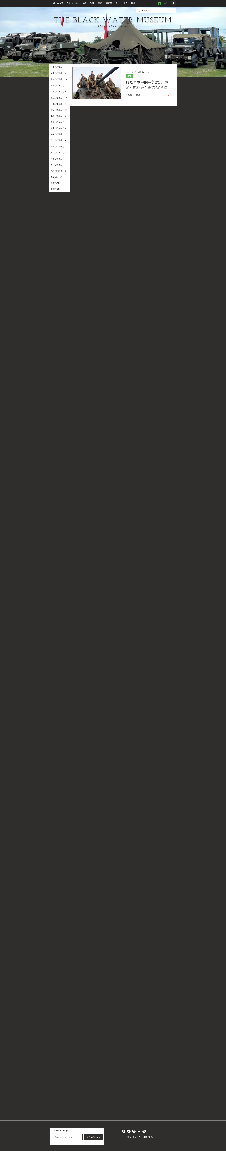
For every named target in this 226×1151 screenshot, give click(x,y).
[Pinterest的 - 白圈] (134, 1131)
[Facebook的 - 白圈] (123, 1131)
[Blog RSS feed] (173, 3)
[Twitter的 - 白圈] (129, 1131)
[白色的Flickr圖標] (139, 1131)
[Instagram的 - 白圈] (144, 1131)
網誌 (129, 76)
